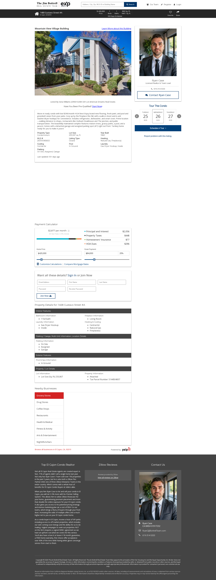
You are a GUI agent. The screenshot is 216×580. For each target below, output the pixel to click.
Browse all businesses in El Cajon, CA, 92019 (53, 449)
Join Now (44, 296)
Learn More (116, 28)
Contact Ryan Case (160, 95)
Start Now (97, 106)
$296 (126, 243)
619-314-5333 (159, 89)
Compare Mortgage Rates (76, 264)
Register (167, 4)
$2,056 (126, 231)
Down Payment (90, 249)
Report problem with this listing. (158, 136)
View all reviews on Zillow (108, 477)
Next (179, 116)
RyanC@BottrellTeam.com (154, 531)
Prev (137, 116)
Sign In (72, 275)
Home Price (41, 249)
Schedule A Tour (157, 128)
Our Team (154, 4)
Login (178, 4)
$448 (126, 235)
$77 (127, 239)
